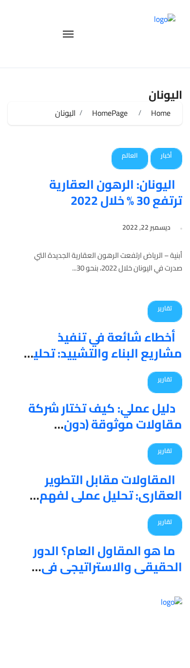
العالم (130, 155)
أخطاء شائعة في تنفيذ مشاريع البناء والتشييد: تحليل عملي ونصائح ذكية (103, 352)
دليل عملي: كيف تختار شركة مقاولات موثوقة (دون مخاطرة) (105, 424)
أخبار (166, 155)
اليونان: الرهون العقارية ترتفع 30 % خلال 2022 (115, 192)
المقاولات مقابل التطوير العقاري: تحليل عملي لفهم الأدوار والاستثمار (110, 495)
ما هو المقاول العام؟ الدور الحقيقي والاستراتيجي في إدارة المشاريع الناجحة (107, 566)
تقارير (165, 308)
